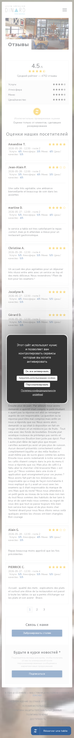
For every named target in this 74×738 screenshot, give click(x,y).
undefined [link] (38, 394)
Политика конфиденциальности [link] (38, 390)
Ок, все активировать (37, 371)
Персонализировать (37, 384)
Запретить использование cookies (37, 378)
